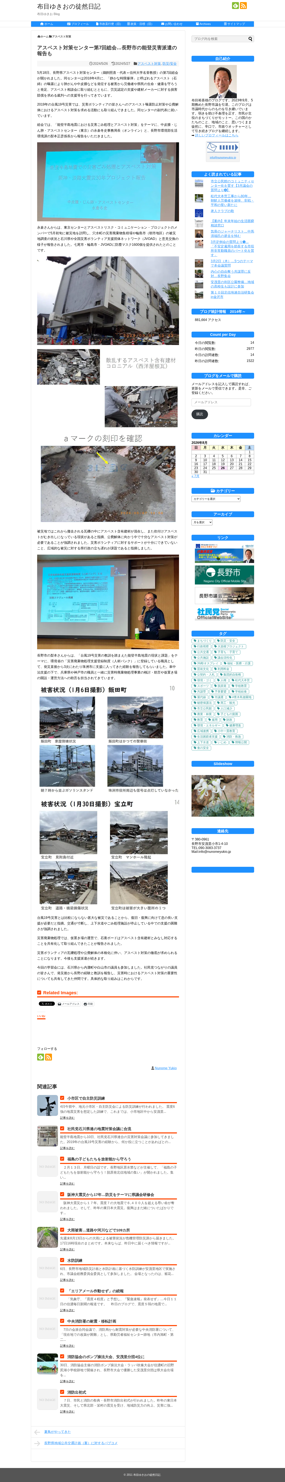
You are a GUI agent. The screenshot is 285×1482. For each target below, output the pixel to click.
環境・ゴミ (204, 680)
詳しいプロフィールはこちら (216, 135)
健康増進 (235, 725)
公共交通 (203, 652)
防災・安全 (228, 640)
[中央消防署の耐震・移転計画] (47, 1328)
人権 (223, 680)
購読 (199, 414)
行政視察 (203, 646)
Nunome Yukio (166, 1068)
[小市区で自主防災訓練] (47, 1105)
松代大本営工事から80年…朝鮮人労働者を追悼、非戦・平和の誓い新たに (232, 200)
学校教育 (241, 686)
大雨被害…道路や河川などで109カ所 (98, 1230)
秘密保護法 (204, 702)
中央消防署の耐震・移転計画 (91, 1321)
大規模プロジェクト (231, 646)
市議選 (219, 697)
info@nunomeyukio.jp (223, 157)
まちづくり (204, 640)
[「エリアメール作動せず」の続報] (47, 1298)
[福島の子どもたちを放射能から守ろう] (47, 1166)
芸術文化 (203, 669)
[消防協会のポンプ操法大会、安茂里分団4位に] (47, 1363)
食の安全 (203, 748)
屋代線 (201, 697)
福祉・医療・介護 (239, 663)
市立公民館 (204, 708)
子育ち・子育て (228, 652)
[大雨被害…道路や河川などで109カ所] (47, 1237)
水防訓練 (74, 1260)
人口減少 (226, 708)
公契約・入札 (206, 674)
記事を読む (67, 1117)
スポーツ (203, 686)
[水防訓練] (47, 1267)
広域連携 (203, 731)
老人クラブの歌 (222, 211)
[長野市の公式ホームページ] (224, 583)
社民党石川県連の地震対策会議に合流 (99, 1129)
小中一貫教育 (226, 731)
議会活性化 (225, 657)
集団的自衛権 (232, 674)
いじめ (222, 742)
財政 (229, 719)
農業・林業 (204, 714)
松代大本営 (242, 680)
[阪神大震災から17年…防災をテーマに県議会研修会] (47, 1201)
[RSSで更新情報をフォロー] (243, 5)
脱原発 (222, 686)
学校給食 (241, 691)
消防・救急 (233, 736)
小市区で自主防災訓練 (86, 1098)
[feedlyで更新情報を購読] (235, 5)
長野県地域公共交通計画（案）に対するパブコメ (81, 1443)
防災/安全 (170, 63)
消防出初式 (76, 1392)
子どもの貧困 (229, 714)
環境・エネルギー (209, 725)
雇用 (215, 719)
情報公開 (241, 742)
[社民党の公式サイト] (224, 619)
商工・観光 (228, 702)
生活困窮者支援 (207, 736)
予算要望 (220, 691)
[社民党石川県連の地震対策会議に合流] (47, 1136)
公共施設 (203, 657)
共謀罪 (201, 691)
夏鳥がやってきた (57, 1432)
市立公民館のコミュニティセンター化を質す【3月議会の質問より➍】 (232, 186)
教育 (200, 719)
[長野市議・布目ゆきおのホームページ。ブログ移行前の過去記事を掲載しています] (224, 562)
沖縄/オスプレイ (207, 663)
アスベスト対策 (149, 63)
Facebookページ (222, 870)
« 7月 (195, 476)
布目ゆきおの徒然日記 (69, 6)
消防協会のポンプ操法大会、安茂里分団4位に (106, 1357)
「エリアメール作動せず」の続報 (95, 1291)
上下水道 (203, 742)
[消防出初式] (47, 1399)
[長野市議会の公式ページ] (224, 603)
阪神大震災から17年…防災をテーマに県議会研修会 (110, 1195)
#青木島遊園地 (241, 697)
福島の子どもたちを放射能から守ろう (99, 1159)
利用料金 (223, 669)
